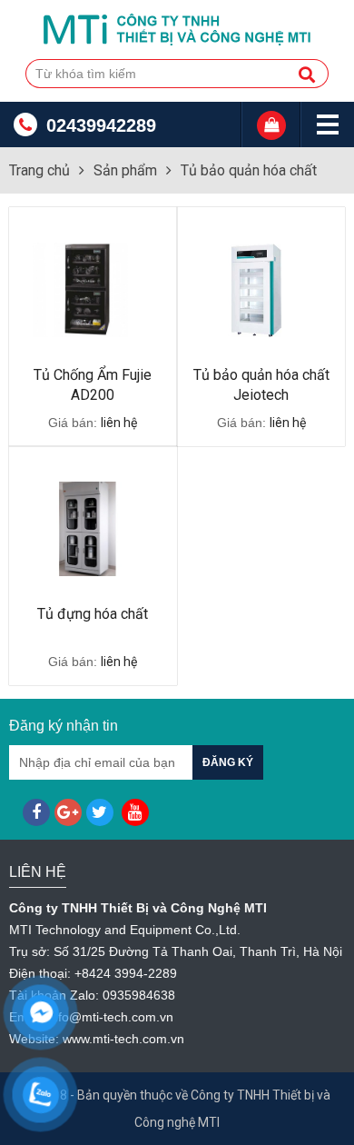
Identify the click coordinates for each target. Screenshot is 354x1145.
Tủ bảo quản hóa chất (249, 170)
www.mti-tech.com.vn (123, 1038)
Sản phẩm (125, 170)
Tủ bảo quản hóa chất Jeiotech (261, 384)
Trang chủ (39, 170)
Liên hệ (37, 872)
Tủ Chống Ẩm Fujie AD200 (93, 384)
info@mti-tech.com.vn (110, 1017)
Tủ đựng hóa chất (92, 613)
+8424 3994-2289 (125, 973)
